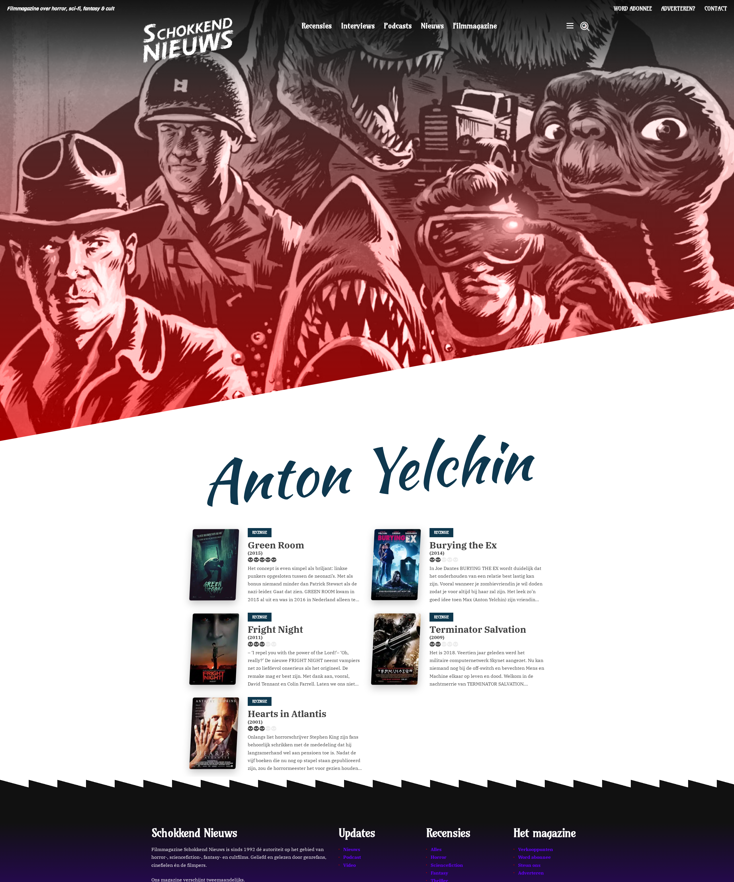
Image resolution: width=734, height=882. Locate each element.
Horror (438, 857)
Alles (436, 849)
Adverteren (531, 873)
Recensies (317, 25)
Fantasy (439, 873)
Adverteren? (678, 8)
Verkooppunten (535, 849)
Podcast (352, 857)
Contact (715, 8)
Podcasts (398, 25)
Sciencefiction (447, 865)
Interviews (358, 25)
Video (349, 865)
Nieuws (432, 25)
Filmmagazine (475, 25)
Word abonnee (633, 8)
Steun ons (529, 865)
